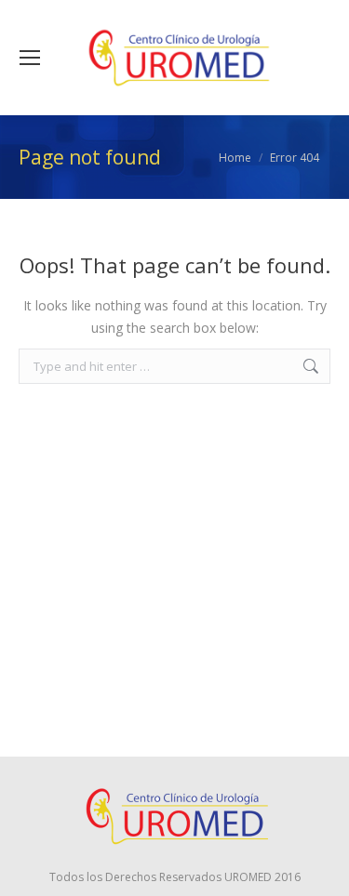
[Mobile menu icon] (30, 57)
